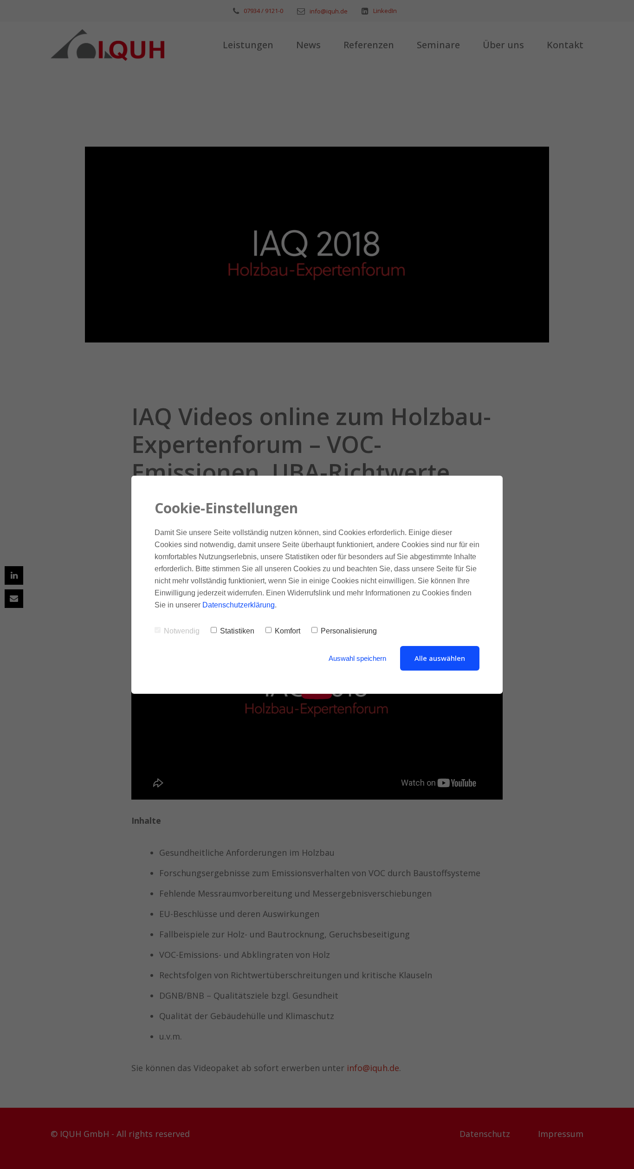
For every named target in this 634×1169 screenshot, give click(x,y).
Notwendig (182, 631)
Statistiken (237, 631)
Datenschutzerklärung (238, 605)
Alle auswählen (439, 658)
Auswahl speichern (357, 658)
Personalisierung (349, 631)
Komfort (287, 631)
